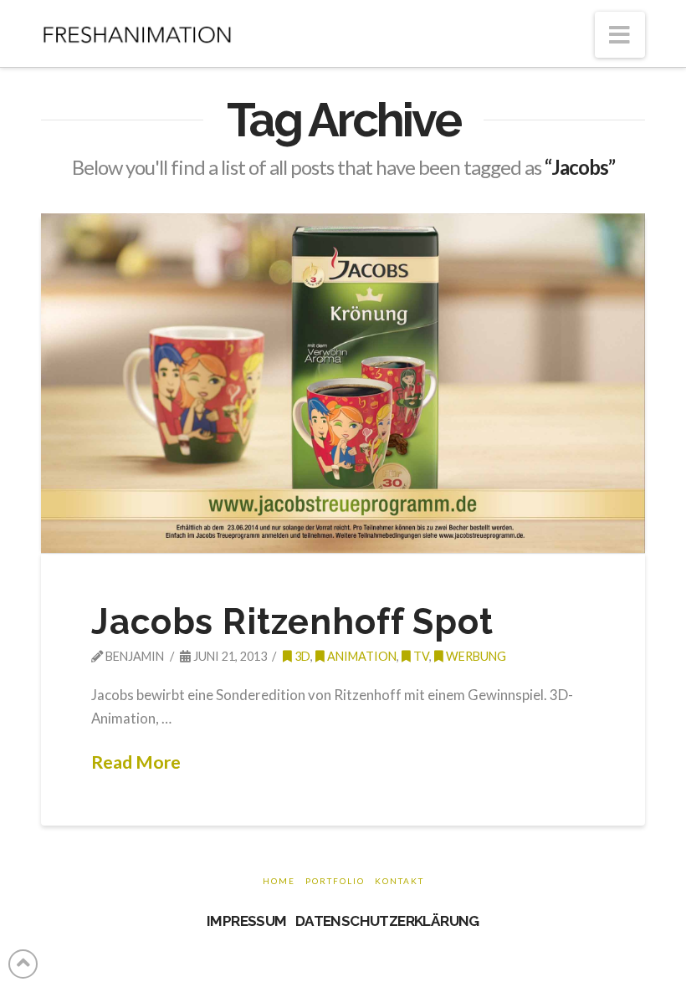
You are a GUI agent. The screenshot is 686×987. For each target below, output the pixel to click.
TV (420, 656)
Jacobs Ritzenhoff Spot (292, 621)
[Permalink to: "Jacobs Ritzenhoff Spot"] (343, 383)
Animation (361, 656)
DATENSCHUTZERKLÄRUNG (387, 921)
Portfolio (335, 881)
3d (301, 656)
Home (279, 881)
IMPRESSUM (247, 921)
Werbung (474, 656)
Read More (136, 762)
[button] (620, 35)
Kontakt (399, 881)
